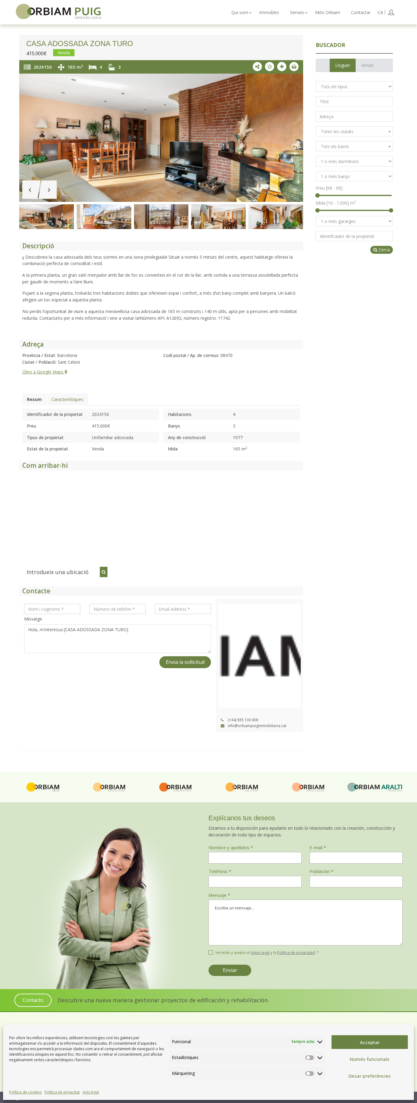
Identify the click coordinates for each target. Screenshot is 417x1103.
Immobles (269, 12)
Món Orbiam (327, 12)
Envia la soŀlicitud (185, 662)
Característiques (67, 399)
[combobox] (354, 131)
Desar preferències (370, 1076)
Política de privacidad (296, 952)
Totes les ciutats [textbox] (337, 131)
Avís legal (91, 1092)
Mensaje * (219, 895)
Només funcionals (370, 1059)
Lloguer (342, 65)
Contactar (361, 12)
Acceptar (370, 1042)
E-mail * (318, 847)
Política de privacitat (62, 1092)
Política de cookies (25, 1092)
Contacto (33, 1000)
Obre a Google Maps (43, 372)
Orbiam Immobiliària (58, 11)
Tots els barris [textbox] (335, 146)
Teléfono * (220, 871)
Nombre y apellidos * (231, 847)
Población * (321, 871)
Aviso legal (260, 952)
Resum (34, 399)
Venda (367, 65)
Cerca (383, 250)
